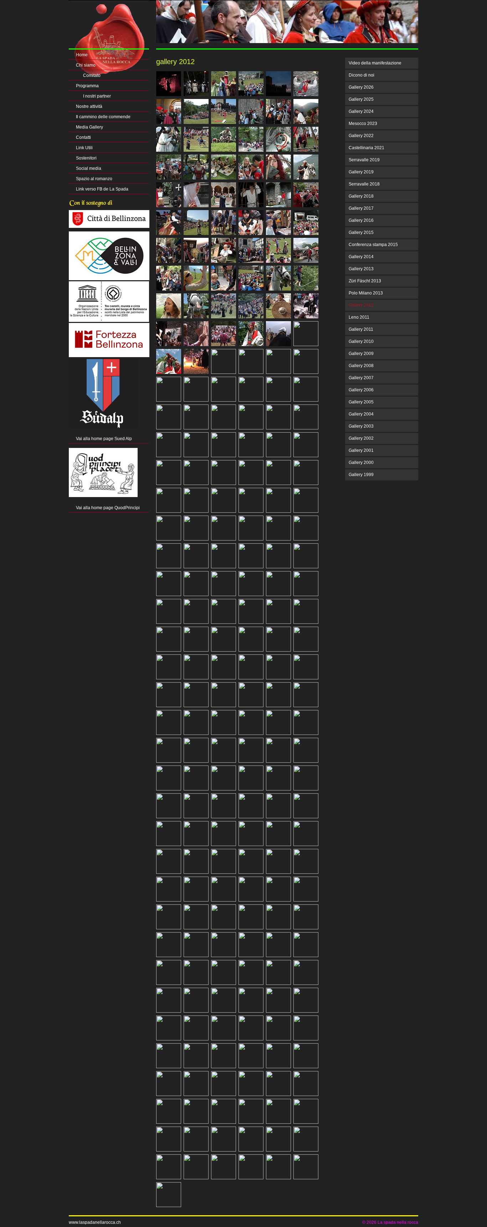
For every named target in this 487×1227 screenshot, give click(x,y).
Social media (88, 168)
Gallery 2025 (361, 99)
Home (82, 54)
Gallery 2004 (361, 414)
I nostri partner (97, 96)
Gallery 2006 (361, 389)
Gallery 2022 (361, 135)
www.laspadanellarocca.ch (95, 1222)
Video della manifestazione (375, 63)
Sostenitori (86, 158)
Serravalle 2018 (364, 184)
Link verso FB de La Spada (102, 189)
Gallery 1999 (361, 474)
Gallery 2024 (361, 111)
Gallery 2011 (361, 329)
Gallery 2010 (361, 341)
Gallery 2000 (361, 462)
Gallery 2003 (361, 426)
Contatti (83, 137)
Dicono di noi (361, 75)
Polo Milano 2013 (366, 293)
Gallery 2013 (361, 268)
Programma (87, 85)
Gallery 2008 (361, 365)
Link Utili (84, 147)
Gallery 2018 (361, 196)
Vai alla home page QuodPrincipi (108, 507)
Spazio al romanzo (94, 178)
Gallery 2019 (361, 171)
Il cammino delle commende (103, 116)
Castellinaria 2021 (366, 147)
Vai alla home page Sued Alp (104, 438)
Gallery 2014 (361, 256)
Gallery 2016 (361, 220)
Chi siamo (86, 65)
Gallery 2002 (361, 438)
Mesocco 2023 (363, 123)
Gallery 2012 (361, 305)
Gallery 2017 (361, 208)
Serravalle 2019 (364, 159)
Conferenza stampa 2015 (373, 244)
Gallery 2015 (361, 232)
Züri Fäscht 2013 (365, 280)
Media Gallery (89, 127)
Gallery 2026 (361, 87)
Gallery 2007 (361, 377)
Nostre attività (89, 106)
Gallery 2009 (361, 353)
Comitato (92, 75)
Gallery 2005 (361, 402)
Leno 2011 (359, 317)
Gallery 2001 (361, 450)
